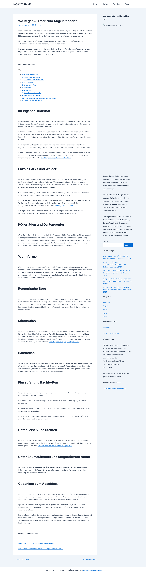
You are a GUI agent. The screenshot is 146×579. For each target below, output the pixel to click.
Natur (105, 313)
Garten (105, 309)
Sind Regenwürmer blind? (63, 206)
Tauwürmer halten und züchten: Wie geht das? (55, 446)
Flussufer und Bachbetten (32, 93)
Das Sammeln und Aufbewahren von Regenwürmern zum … (40, 549)
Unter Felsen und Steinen (32, 95)
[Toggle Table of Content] (19, 70)
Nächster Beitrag (89, 559)
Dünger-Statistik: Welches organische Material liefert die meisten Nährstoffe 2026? (117, 281)
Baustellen (27, 90)
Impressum (107, 327)
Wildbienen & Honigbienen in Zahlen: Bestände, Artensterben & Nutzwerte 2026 (116, 272)
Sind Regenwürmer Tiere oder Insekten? (56, 158)
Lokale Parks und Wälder (32, 77)
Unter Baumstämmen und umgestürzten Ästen (40, 98)
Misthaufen (27, 87)
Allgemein (106, 302)
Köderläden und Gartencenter (34, 80)
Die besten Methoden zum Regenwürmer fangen (36, 544)
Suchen (105, 242)
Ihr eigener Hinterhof (30, 74)
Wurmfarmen (28, 82)
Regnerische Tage (30, 85)
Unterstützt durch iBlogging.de (114, 388)
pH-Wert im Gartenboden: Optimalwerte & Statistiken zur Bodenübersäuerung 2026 (114, 264)
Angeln (105, 306)
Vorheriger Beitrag (21, 559)
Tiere (105, 317)
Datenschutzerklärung (111, 333)
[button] (99, 4)
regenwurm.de (22, 3)
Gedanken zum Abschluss (33, 101)
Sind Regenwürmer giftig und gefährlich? (64, 342)
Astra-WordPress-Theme (92, 570)
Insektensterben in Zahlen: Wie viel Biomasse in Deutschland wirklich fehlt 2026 (117, 289)
